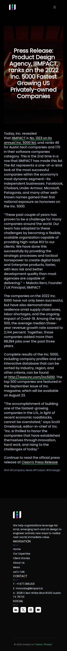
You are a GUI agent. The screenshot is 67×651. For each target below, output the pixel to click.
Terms (39, 644)
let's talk (19, 572)
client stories (21, 558)
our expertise (21, 554)
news (16, 567)
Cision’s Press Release (40, 462)
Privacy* (48, 644)
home (17, 549)
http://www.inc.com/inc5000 (31, 377)
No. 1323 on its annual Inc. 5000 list (28, 140)
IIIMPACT (19, 138)
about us (19, 563)
